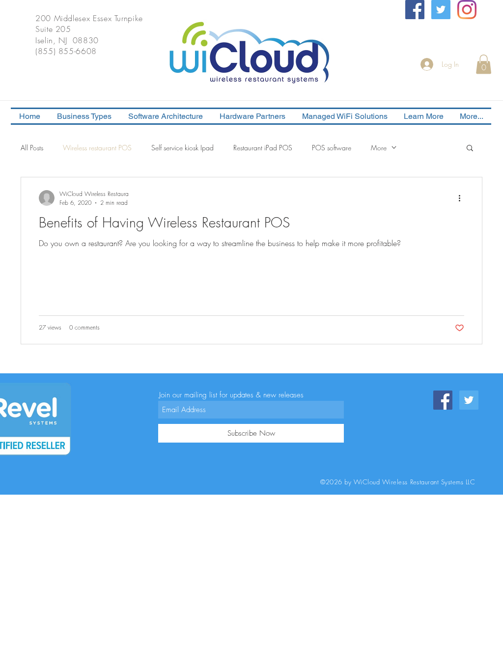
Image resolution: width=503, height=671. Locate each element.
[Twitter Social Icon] (440, 9)
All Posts (32, 147)
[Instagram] (466, 9)
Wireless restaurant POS (97, 147)
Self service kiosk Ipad (182, 147)
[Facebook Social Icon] (414, 9)
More (379, 147)
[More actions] (463, 198)
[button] (483, 64)
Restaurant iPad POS (262, 147)
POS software (331, 147)
